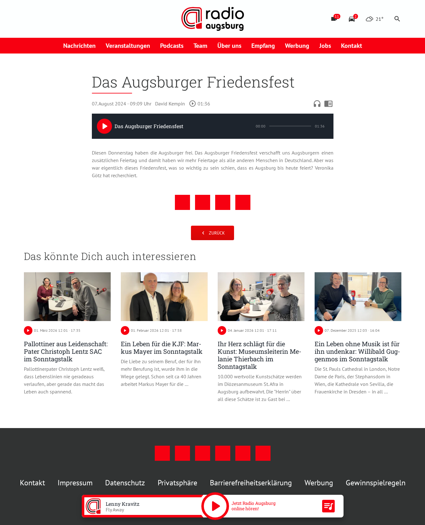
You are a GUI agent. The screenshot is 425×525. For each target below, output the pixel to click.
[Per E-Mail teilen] (242, 202)
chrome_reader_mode (328, 103)
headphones (317, 103)
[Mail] (68, 19)
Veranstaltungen (128, 46)
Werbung (297, 46)
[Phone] (80, 19)
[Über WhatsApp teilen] (222, 202)
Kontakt (351, 46)
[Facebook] (30, 19)
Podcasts (171, 46)
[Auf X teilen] (202, 202)
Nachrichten (79, 46)
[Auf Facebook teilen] (182, 202)
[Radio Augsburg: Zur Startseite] (212, 18)
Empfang (263, 46)
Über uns (229, 46)
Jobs (325, 46)
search (397, 19)
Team (200, 46)
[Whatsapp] (93, 19)
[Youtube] (55, 19)
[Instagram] (42, 19)
